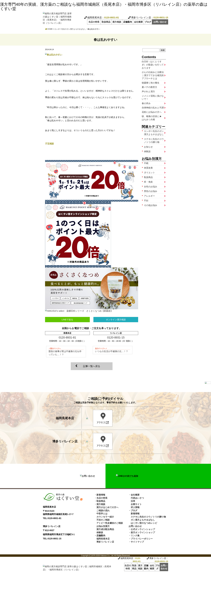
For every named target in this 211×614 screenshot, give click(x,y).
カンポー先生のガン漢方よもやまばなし (70, 29)
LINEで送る (67, 319)
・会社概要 (134, 495)
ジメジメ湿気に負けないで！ (153, 97)
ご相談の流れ (102, 510)
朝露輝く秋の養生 (150, 83)
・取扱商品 (99, 501)
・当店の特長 (100, 498)
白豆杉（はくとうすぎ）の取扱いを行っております (153, 64)
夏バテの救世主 (149, 87)
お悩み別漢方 (102, 526)
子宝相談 (49, 143)
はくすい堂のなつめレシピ (143, 523)
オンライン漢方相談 (116, 319)
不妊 (146, 200)
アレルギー (149, 196)
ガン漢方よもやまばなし (142, 520)
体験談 (147, 151)
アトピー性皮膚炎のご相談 (108, 523)
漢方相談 (116, 22)
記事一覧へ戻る (91, 366)
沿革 (132, 501)
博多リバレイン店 (104, 542)
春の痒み (146, 103)
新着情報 (134, 513)
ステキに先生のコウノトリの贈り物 (154, 140)
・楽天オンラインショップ (142, 532)
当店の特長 (93, 22)
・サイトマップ (136, 542)
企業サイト (135, 504)
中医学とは (100, 513)
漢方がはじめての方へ (106, 507)
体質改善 (148, 168)
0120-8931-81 (67, 337)
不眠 (146, 163)
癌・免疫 (148, 182)
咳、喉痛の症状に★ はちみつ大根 (153, 118)
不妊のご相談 (102, 520)
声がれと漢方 (148, 91)
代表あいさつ (136, 498)
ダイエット (149, 172)
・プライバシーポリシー (141, 538)
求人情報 (134, 507)
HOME (50, 29)
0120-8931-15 (116, 337)
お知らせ (148, 147)
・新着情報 (99, 495)
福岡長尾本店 (102, 538)
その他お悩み (150, 205)
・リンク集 (134, 535)
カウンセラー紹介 (104, 516)
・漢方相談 (99, 504)
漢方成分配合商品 (104, 529)
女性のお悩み (150, 186)
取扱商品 (106, 22)
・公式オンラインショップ (142, 529)
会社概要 (138, 22)
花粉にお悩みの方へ (152, 112)
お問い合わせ (160, 22)
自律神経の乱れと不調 (153, 107)
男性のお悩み (150, 191)
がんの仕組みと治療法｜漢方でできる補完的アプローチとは (153, 75)
